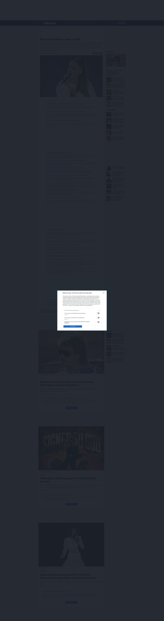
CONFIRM (72, 326)
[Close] (104, 293)
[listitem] (82, 310)
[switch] (98, 313)
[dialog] (82, 310)
